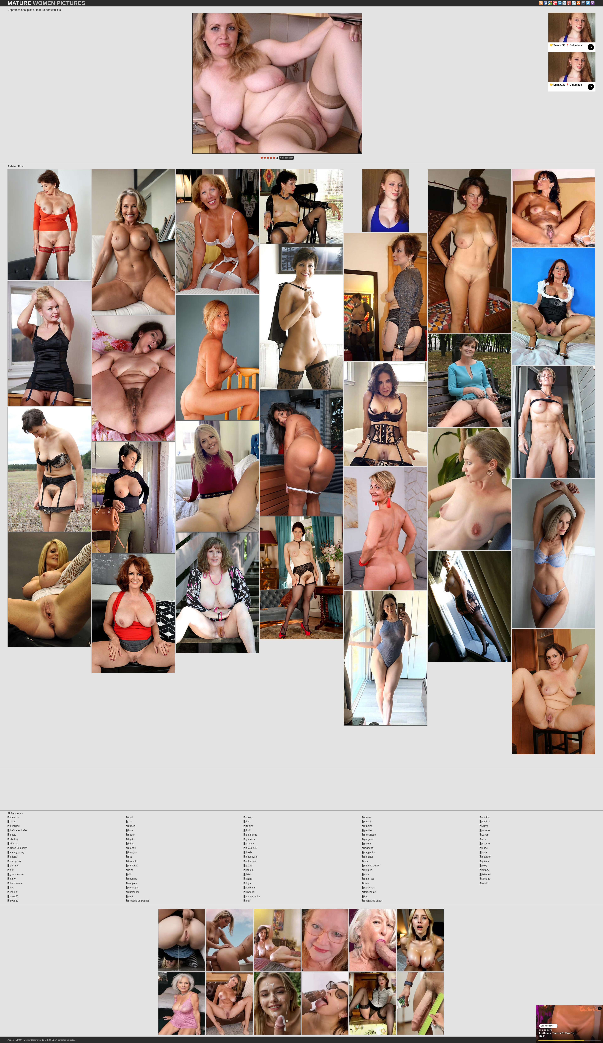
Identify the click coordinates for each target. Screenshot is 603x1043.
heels (248, 852)
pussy (367, 843)
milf (247, 900)
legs (248, 883)
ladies (249, 870)
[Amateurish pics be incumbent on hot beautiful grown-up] (133, 613)
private (485, 861)
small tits (369, 878)
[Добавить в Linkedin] (560, 3)
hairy (12, 878)
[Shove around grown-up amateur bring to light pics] (49, 469)
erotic (248, 817)
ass (130, 821)
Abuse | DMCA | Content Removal (24, 1040)
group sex (251, 848)
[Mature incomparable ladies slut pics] (301, 317)
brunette (132, 861)
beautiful (14, 826)
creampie (133, 887)
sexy (484, 865)
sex (366, 861)
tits (365, 896)
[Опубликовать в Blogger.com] (541, 3)
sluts (366, 874)
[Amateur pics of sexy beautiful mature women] (553, 553)
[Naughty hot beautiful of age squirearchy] (469, 380)
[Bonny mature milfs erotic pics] (49, 343)
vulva (484, 826)
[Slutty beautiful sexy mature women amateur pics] (469, 606)
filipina (249, 826)
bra (130, 856)
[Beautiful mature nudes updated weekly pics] (133, 242)
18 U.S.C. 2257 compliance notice (59, 1040)
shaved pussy (372, 865)
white (484, 883)
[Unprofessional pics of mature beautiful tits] (277, 83)
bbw (130, 830)
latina (248, 878)
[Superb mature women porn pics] (49, 224)
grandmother (16, 874)
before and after (18, 830)
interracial (251, 861)
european (15, 861)
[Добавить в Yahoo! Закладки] (593, 3)
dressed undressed (138, 900)
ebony (13, 856)
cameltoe (133, 865)
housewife (251, 856)
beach (131, 834)
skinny (485, 870)
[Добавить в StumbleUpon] (578, 3)
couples (132, 883)
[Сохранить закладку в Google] (550, 3)
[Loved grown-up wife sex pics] (385, 297)
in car (131, 870)
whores (485, 830)
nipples (368, 826)
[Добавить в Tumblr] (583, 3)
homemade (16, 883)
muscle (368, 821)
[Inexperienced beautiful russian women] (301, 206)
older (484, 852)
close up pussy (18, 848)
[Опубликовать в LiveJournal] (564, 3)
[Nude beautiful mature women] (301, 453)
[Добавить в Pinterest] (569, 3)
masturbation (253, 896)
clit (129, 874)
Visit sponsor (286, 157)
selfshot (368, 856)
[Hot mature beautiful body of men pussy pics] (469, 251)
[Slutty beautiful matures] (385, 528)
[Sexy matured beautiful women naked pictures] (133, 497)
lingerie (249, 892)
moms (367, 817)
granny (249, 843)
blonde (132, 848)
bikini (131, 843)
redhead (368, 848)
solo (366, 883)
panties (368, 830)
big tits (131, 839)
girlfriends (251, 834)
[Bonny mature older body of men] (133, 378)
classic (13, 843)
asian (12, 821)
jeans (248, 865)
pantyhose (370, 834)
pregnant (369, 839)
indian (13, 892)
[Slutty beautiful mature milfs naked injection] (217, 231)
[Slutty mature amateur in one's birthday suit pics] (553, 208)
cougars (132, 878)
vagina (485, 821)
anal (130, 817)
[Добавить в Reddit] (574, 3)
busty (12, 834)
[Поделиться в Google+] (555, 3)
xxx (483, 839)
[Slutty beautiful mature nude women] (469, 489)
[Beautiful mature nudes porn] (217, 357)
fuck (248, 830)
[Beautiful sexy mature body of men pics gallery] (301, 577)
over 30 (13, 896)
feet (247, 821)
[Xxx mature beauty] (385, 414)
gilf (11, 870)
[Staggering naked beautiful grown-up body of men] (49, 589)
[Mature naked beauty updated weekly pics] (217, 592)
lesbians (250, 887)
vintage (485, 878)
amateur (14, 817)
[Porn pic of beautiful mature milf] (553, 422)
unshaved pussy (373, 900)
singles (368, 870)
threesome (370, 892)
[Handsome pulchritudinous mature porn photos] (217, 476)
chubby (13, 839)
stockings (369, 887)
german (14, 865)
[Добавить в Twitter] (588, 3)
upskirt (485, 817)
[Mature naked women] (553, 691)
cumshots (133, 892)
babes (131, 826)
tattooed (486, 874)
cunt (130, 896)
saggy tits (369, 852)
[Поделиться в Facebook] (545, 3)
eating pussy (16, 852)
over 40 (13, 900)
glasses (250, 839)
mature (485, 843)
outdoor (486, 856)
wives (485, 834)
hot (11, 887)
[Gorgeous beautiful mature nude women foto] (385, 658)
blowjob (132, 852)
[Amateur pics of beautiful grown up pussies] (553, 306)
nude (484, 848)
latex (248, 874)
